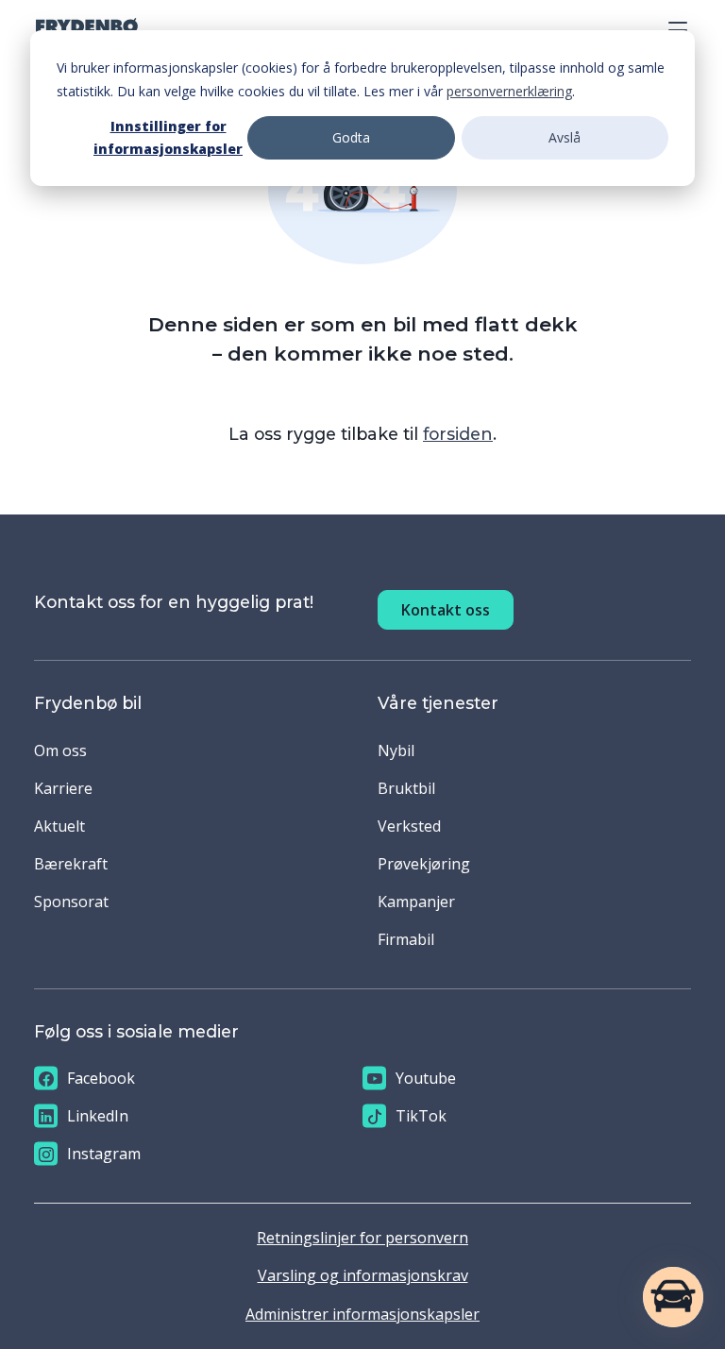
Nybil (396, 750)
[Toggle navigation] (672, 26)
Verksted (409, 826)
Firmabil (406, 939)
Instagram (104, 1153)
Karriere (63, 788)
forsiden (458, 434)
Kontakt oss (445, 609)
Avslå (564, 137)
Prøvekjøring (424, 863)
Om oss (60, 750)
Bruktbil (406, 788)
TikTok (421, 1115)
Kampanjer (416, 901)
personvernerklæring (509, 91)
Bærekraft (71, 863)
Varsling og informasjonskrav (363, 1275)
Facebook (101, 1078)
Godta (351, 137)
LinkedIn (97, 1115)
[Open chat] (673, 1297)
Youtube (426, 1078)
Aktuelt (59, 826)
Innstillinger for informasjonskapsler (168, 138)
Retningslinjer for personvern (362, 1237)
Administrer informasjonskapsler (362, 1314)
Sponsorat (71, 901)
